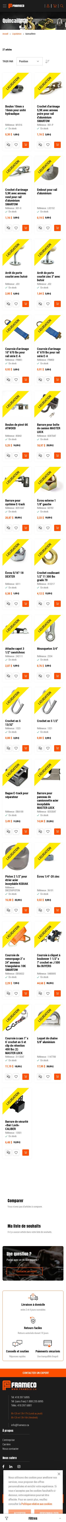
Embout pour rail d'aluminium (47, 191)
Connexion (49, 6)
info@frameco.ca (20, 1425)
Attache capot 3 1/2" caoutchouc (15, 650)
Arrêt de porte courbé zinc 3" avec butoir (48, 276)
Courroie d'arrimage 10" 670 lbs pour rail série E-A (17, 352)
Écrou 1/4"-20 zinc (48, 876)
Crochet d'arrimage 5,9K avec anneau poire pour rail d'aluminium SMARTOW (48, 114)
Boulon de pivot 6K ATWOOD (16, 426)
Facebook (3, 1466)
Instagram (18, 1466)
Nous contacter (11, 1449)
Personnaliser (49, 1513)
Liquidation (16, 33)
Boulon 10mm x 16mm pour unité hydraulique (15, 110)
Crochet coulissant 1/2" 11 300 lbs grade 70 (48, 576)
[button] (16, 145)
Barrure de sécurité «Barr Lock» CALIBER (16, 1125)
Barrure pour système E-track (15, 502)
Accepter (20, 1513)
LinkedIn (10, 1466)
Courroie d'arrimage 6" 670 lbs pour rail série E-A (49, 352)
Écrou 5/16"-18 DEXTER (14, 574)
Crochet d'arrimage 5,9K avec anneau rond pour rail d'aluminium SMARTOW (16, 197)
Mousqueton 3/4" (47, 649)
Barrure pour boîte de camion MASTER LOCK (48, 428)
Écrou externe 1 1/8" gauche (46, 502)
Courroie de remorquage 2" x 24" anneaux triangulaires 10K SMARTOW (15, 962)
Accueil (5, 33)
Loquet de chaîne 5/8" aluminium (47, 1040)
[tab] (33, 1373)
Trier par (8, 61)
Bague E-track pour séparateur (16, 795)
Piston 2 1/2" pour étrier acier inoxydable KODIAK (16, 880)
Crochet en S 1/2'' (47, 721)
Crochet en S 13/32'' (13, 722)
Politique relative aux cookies (36, 1504)
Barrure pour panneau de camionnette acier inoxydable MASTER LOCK (47, 800)
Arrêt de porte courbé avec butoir (16, 274)
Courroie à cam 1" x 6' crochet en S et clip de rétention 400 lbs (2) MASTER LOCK (16, 1046)
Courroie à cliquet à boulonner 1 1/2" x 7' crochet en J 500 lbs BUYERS (48, 960)
